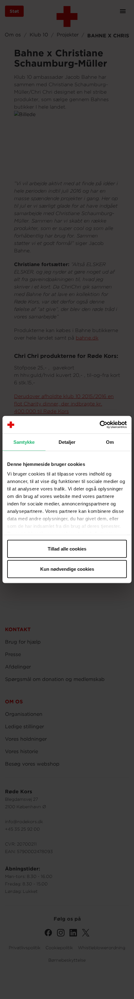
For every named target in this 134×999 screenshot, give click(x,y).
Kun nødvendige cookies (67, 569)
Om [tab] (110, 441)
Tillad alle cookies (67, 548)
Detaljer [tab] (67, 441)
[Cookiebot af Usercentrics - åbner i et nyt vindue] (99, 425)
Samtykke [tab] (24, 441)
